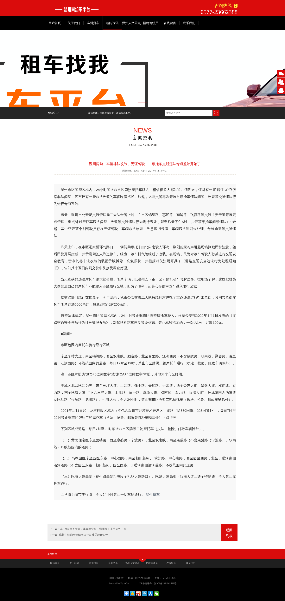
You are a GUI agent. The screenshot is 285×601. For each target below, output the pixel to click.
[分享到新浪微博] (138, 593)
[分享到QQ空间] (132, 593)
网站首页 (54, 23)
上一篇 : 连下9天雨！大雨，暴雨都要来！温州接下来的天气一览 (87, 529)
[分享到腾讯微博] (144, 593)
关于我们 (74, 23)
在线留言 (170, 23)
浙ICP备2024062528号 (165, 583)
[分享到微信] (156, 593)
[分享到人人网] (150, 593)
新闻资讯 (112, 23)
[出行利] (96, 9)
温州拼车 (93, 23)
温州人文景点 (131, 23)
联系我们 (189, 23)
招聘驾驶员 (150, 23)
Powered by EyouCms (119, 583)
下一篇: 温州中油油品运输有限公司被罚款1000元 (78, 534)
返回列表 (229, 533)
